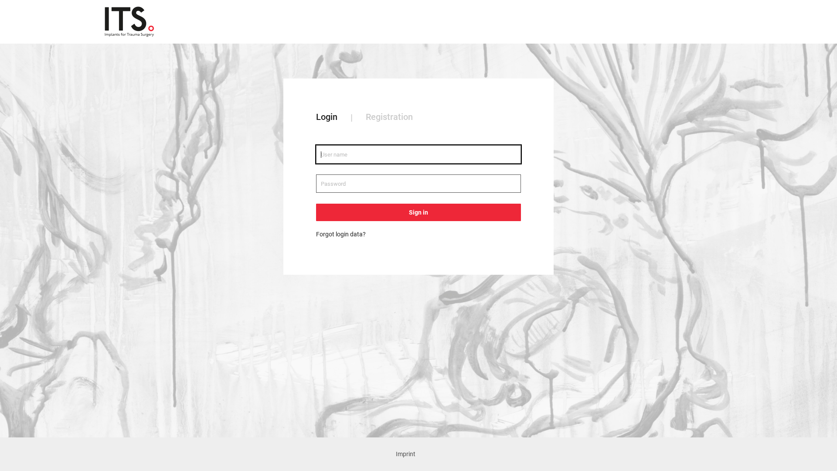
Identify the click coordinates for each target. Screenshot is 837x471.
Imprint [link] (405, 454)
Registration (389, 117)
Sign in (418, 212)
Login (326, 117)
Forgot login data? (341, 234)
